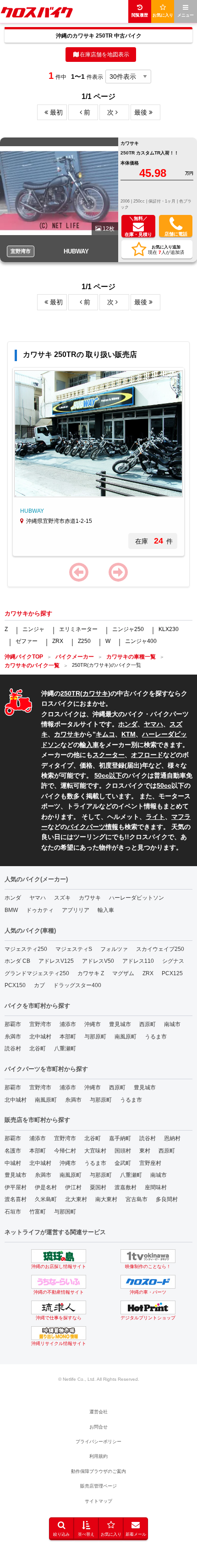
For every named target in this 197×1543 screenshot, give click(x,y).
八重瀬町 (65, 1048)
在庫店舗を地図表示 (104, 54)
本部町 (68, 1036)
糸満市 (13, 1036)
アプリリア (75, 910)
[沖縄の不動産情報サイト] (58, 1282)
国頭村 (123, 1151)
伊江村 (73, 1187)
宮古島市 (137, 1199)
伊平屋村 (16, 1187)
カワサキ (95, 693)
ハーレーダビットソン (136, 898)
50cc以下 (108, 775)
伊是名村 (46, 1187)
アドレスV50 (98, 961)
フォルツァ (114, 949)
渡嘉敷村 (126, 1187)
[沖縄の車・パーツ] (147, 1282)
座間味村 (156, 1187)
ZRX (57, 641)
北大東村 (76, 1199)
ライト (155, 816)
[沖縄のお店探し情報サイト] (58, 1256)
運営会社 (98, 1411)
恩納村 (172, 1138)
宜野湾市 (40, 1024)
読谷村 (13, 1048)
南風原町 (126, 1036)
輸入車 (89, 744)
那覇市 (13, 1024)
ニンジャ (33, 629)
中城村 (13, 1163)
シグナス (173, 961)
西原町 (147, 1024)
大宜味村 (95, 1151)
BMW (11, 910)
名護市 (13, 1151)
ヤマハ (153, 724)
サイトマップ (98, 1501)
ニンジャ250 (128, 629)
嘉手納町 (120, 1138)
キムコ (105, 734)
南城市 (172, 1024)
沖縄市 (92, 1024)
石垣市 (13, 1211)
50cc (164, 785)
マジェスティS (73, 949)
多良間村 (167, 1199)
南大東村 (106, 1199)
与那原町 (95, 1036)
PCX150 (15, 985)
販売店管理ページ (98, 1485)
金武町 (123, 1163)
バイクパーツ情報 (92, 826)
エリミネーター (78, 629)
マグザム (123, 973)
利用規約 (98, 1456)
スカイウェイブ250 (160, 949)
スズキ (62, 898)
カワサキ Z (90, 973)
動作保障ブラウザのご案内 (98, 1471)
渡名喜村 (16, 1199)
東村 (144, 1151)
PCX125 (172, 973)
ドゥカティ (40, 910)
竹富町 (37, 1211)
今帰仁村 (65, 1151)
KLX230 (169, 629)
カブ (39, 985)
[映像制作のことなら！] (147, 1256)
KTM (128, 734)
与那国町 (65, 1211)
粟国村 (98, 1187)
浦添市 (68, 1024)
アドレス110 (138, 961)
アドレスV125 (56, 961)
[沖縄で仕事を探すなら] (58, 1307)
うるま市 (156, 1036)
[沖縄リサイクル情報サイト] (58, 1333)
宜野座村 (150, 1163)
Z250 (84, 641)
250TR (70, 693)
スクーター (109, 754)
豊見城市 (120, 1024)
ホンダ (127, 724)
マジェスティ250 (26, 949)
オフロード (147, 754)
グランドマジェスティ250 (37, 973)
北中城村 (40, 1036)
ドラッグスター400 (77, 985)
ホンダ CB (17, 961)
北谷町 (37, 1048)
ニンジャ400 (141, 641)
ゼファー (27, 641)
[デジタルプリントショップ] (147, 1307)
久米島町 (46, 1199)
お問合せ (98, 1426)
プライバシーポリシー (98, 1441)
